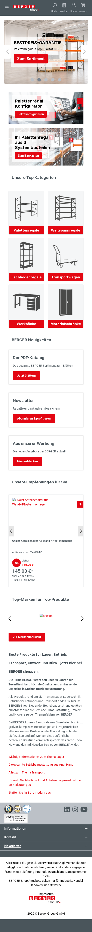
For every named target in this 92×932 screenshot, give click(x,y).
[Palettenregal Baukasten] (46, 147)
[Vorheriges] (7, 52)
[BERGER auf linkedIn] (67, 810)
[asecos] (46, 618)
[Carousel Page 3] (46, 79)
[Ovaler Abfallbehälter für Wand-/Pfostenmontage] (46, 540)
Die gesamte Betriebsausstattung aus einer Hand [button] (41, 764)
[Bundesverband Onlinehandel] (16, 817)
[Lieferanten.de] (17, 808)
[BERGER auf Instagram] (75, 810)
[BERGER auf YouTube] (84, 810)
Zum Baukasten (28, 155)
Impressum (46, 894)
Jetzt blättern (26, 375)
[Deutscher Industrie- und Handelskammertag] (27, 808)
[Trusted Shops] (8, 808)
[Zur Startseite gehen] (26, 8)
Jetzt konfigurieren (31, 114)
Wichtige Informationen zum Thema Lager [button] (36, 756)
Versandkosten (76, 863)
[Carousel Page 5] (59, 79)
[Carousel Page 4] (53, 79)
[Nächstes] (84, 52)
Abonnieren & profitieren (34, 418)
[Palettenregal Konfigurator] (46, 108)
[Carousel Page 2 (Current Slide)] (39, 79)
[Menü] (6, 8)
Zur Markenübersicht (27, 637)
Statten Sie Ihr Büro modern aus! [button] (30, 792)
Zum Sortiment (31, 58)
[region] (46, 539)
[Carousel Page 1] (32, 79)
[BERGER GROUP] (46, 902)
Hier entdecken (27, 461)
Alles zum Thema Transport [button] (27, 772)
